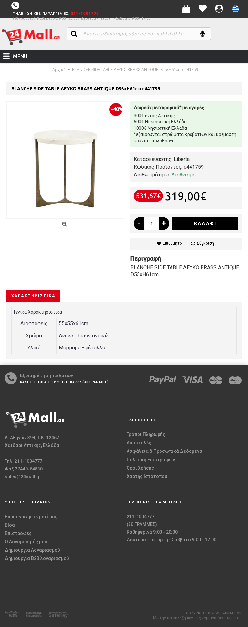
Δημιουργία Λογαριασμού (32, 550)
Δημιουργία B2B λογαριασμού (37, 558)
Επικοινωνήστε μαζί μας (31, 516)
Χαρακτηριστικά (33, 296)
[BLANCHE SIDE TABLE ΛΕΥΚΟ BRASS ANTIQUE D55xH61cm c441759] (65, 160)
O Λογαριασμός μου (26, 541)
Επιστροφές (18, 533)
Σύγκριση (205, 243)
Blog (10, 524)
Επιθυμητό (172, 243)
